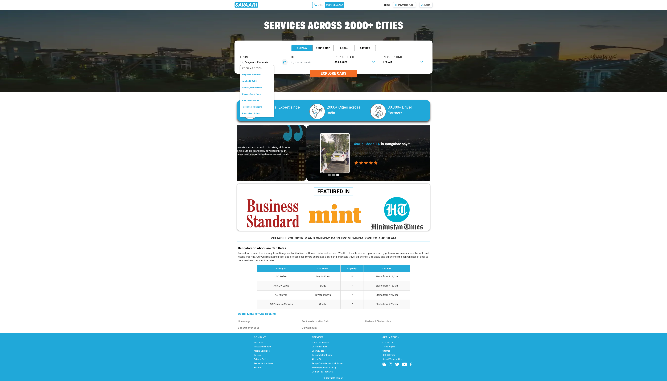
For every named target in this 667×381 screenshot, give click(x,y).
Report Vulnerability (392, 359)
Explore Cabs (333, 73)
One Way (302, 48)
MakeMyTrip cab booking (324, 367)
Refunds (258, 367)
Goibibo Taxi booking (322, 372)
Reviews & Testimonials (378, 321)
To (292, 57)
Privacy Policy (261, 359)
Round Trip (323, 48)
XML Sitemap (389, 355)
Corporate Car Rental (322, 355)
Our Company (309, 327)
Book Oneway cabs (248, 327)
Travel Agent (388, 347)
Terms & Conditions (263, 363)
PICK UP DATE (345, 57)
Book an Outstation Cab (315, 321)
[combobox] (404, 61)
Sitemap (386, 351)
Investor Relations (262, 347)
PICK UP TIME (393, 57)
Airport (365, 48)
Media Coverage (262, 351)
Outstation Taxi (319, 347)
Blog (387, 4)
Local (344, 48)
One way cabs (319, 351)
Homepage (244, 321)
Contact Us (387, 342)
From (244, 57)
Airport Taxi (317, 359)
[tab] (329, 175)
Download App (405, 4)
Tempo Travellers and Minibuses (328, 363)
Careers (257, 355)
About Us (258, 342)
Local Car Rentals (320, 342)
